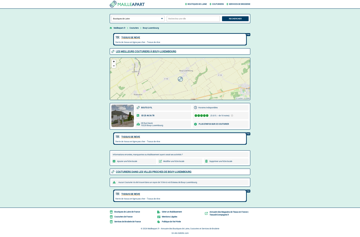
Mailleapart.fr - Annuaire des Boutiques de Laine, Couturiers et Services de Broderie (183, 228)
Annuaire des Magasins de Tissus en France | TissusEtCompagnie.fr (229, 213)
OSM (247, 98)
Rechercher (235, 19)
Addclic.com (183, 233)
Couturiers (218, 4)
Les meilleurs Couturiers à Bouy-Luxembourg (146, 51)
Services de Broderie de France (127, 221)
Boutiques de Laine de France (127, 212)
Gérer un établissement (172, 212)
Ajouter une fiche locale (127, 161)
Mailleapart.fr (119, 28)
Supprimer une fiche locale (220, 161)
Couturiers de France (123, 217)
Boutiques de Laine (197, 4)
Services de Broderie (239, 4)
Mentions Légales (169, 217)
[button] (180, 79)
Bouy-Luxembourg (151, 28)
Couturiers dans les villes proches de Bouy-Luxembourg (153, 171)
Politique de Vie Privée (171, 221)
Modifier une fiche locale (173, 161)
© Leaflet (239, 98)
